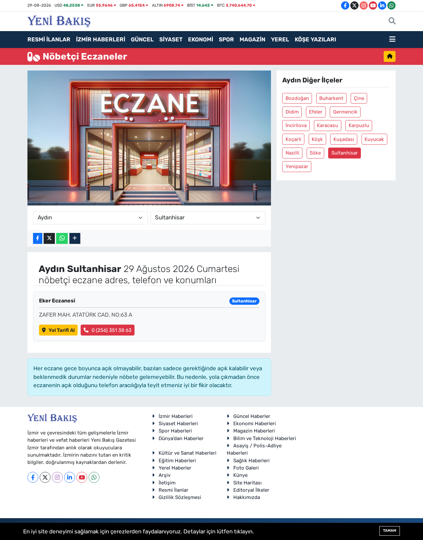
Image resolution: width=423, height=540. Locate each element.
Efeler (316, 112)
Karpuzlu (359, 125)
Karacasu (327, 125)
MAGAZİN (252, 39)
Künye (240, 475)
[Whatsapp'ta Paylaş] (62, 238)
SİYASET (170, 39)
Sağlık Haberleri (251, 461)
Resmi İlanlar (173, 490)
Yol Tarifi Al (62, 330)
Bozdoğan (297, 98)
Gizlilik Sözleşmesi (180, 497)
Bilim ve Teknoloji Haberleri (264, 438)
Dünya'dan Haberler (181, 438)
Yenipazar (297, 166)
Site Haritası (247, 483)
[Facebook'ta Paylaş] (37, 238)
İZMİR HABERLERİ (100, 39)
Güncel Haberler (251, 416)
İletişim (167, 483)
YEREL (280, 39)
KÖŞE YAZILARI (315, 39)
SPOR (226, 39)
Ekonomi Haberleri (254, 424)
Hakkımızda (246, 497)
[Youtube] (81, 477)
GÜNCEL (142, 39)
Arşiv (165, 475)
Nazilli (292, 153)
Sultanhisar (344, 153)
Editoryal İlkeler (251, 490)
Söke (315, 153)
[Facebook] (32, 477)
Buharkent (331, 98)
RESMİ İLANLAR (48, 39)
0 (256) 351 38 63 (112, 330)
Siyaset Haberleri (178, 424)
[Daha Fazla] (74, 238)
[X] (45, 477)
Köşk (317, 139)
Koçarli (293, 139)
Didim (292, 112)
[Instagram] (57, 477)
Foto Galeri (246, 468)
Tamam (389, 530)
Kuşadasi (343, 139)
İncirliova (296, 125)
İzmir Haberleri (176, 416)
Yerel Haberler (175, 468)
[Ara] (392, 21)
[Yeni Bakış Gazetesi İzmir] (59, 20)
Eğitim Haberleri (177, 461)
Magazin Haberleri (254, 431)
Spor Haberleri (175, 431)
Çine (359, 98)
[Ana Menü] (392, 39)
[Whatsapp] (94, 477)
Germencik (345, 112)
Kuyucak (374, 139)
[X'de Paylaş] (49, 238)
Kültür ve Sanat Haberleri (187, 453)
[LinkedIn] (69, 477)
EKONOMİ (200, 39)
